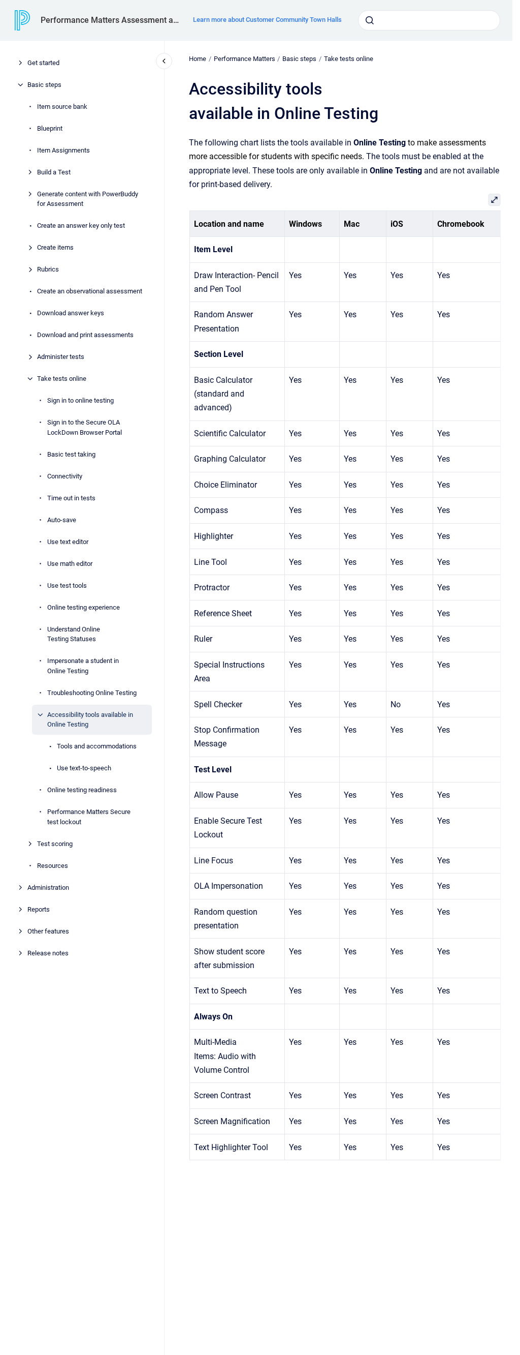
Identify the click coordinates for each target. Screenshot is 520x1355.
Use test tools (67, 585)
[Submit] (370, 20)
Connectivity (64, 476)
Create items (55, 247)
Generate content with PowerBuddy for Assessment (87, 199)
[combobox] (429, 20)
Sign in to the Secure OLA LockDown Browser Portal (84, 427)
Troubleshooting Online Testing (92, 693)
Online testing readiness (82, 790)
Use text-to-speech (84, 768)
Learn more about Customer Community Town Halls (267, 19)
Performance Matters (244, 59)
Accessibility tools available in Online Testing (90, 720)
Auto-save (61, 520)
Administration (48, 887)
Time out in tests (71, 498)
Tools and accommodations (97, 746)
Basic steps (44, 84)
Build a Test (54, 172)
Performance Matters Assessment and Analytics (111, 20)
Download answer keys (70, 313)
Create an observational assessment (89, 291)
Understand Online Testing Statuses (73, 634)
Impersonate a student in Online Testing (83, 666)
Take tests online (61, 378)
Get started (43, 63)
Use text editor (67, 542)
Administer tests (60, 356)
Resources (52, 865)
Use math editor (69, 563)
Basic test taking (71, 454)
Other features (48, 931)
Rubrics (48, 269)
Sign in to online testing (80, 400)
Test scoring (55, 844)
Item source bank (62, 106)
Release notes (48, 953)
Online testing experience (83, 607)
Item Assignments (63, 150)
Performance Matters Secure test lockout (89, 817)
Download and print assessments (85, 335)
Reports (38, 909)
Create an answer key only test (81, 225)
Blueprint (49, 128)
